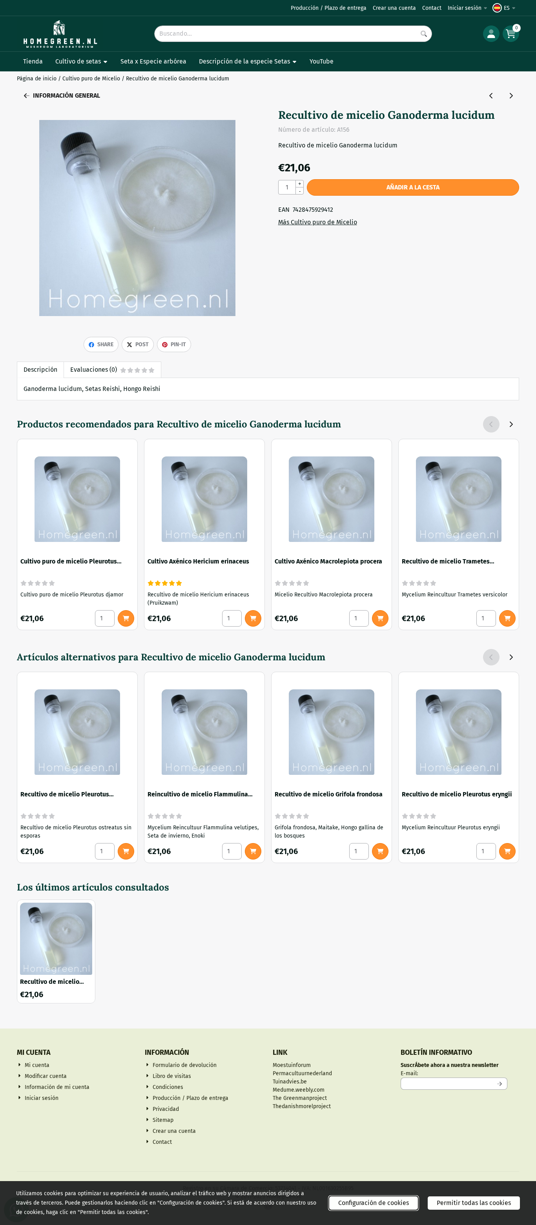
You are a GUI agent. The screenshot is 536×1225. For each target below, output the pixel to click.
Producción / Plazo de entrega (328, 8)
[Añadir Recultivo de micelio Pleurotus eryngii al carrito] (507, 851)
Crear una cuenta (394, 8)
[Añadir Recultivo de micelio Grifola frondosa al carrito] (380, 851)
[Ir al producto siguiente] (511, 95)
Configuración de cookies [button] (373, 1203)
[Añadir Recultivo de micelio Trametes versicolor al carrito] (507, 618)
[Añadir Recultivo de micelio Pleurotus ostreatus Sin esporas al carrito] (126, 851)
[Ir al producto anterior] (491, 95)
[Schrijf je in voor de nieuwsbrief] (499, 1084)
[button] (505, 8)
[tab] (40, 370)
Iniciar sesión (464, 8)
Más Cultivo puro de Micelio (317, 222)
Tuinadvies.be (290, 1081)
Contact (431, 8)
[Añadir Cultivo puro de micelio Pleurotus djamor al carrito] (126, 618)
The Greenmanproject (300, 1098)
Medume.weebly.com (299, 1090)
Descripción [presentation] (40, 369)
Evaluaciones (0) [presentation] (93, 369)
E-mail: (454, 1073)
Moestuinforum (292, 1065)
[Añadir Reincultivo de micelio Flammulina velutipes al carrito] (253, 851)
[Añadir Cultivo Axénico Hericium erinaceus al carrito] (253, 618)
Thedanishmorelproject (302, 1106)
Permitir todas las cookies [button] (474, 1203)
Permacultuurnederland (302, 1073)
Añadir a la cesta (413, 187)
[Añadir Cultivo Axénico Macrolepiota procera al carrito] (380, 618)
